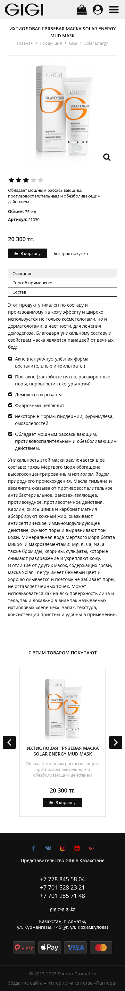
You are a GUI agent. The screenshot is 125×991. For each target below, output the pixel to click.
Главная (25, 43)
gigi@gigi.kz (62, 909)
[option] (62, 742)
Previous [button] (9, 742)
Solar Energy (96, 43)
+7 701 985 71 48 (62, 895)
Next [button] (115, 742)
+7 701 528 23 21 (62, 887)
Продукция (51, 43)
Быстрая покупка (71, 253)
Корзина (82, 10)
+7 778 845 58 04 (62, 879)
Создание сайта (25, 983)
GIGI (73, 43)
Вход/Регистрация (98, 10)
